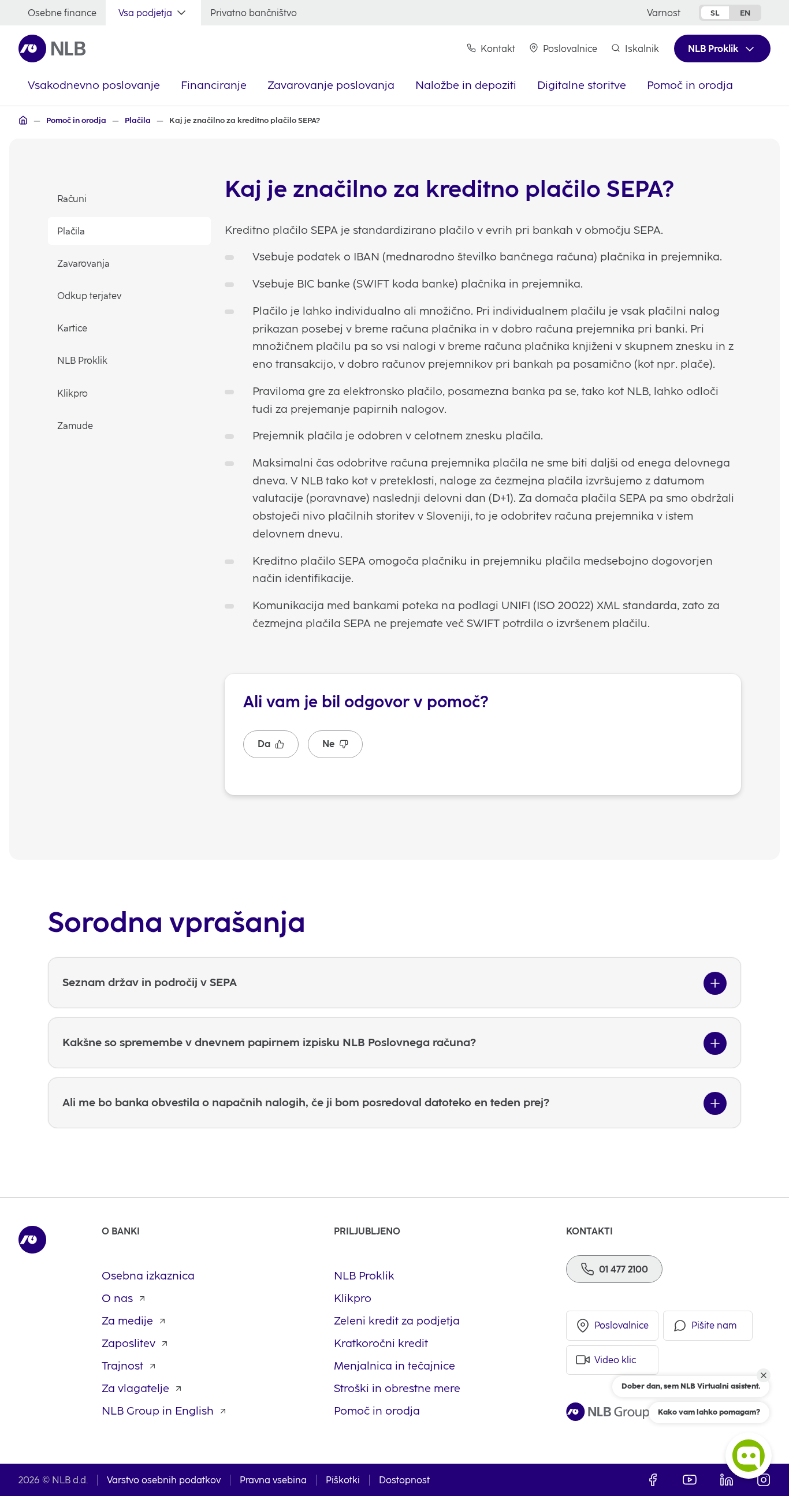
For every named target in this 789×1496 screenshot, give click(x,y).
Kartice (72, 328)
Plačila (71, 231)
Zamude (75, 425)
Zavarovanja (83, 263)
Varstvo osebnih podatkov (164, 1480)
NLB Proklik (82, 360)
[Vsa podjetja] (23, 120)
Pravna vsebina (273, 1480)
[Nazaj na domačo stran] (52, 48)
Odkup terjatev (89, 295)
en (745, 12)
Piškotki (343, 1480)
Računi (72, 198)
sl (715, 12)
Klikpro (72, 393)
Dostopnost (404, 1480)
